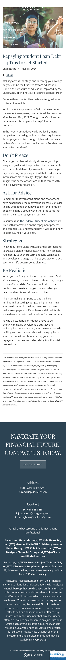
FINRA (30, 544)
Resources (8, 37)
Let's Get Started (33, 464)
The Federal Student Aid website (38, 221)
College (9, 74)
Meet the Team (10, 23)
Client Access (10, 44)
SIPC (37, 544)
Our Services (10, 30)
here (59, 566)
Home (5, 16)
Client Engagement (13, 51)
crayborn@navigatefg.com (35, 513)
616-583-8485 (35, 509)
